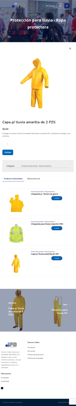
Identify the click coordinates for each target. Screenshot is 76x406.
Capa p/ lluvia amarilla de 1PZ (45, 254)
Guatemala (5, 381)
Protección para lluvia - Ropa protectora (36, 166)
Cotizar (7, 152)
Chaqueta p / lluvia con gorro (44, 194)
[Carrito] (60, 5)
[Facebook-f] (2, 388)
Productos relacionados (13, 179)
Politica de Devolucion (36, 355)
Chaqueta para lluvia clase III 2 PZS (47, 224)
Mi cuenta (31, 351)
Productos (31, 347)
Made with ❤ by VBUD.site (65, 402)
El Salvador (5, 378)
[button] (70, 48)
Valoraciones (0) (33, 179)
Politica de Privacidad (35, 358)
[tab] (13, 178)
